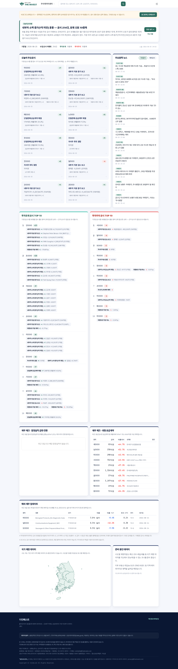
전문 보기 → (150, 29)
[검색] (123, 4)
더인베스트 (24, 619)
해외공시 (152, 58)
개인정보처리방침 (153, 619)
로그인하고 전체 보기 (148, 15)
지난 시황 (150, 34)
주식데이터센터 (47, 4)
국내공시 (143, 58)
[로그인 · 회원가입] (156, 4)
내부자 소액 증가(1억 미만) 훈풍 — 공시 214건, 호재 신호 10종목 (54, 27)
